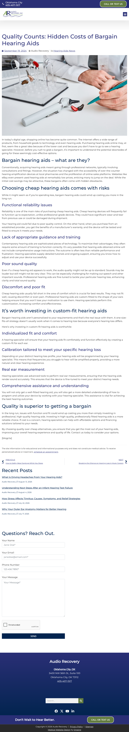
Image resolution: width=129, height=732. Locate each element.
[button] (125, 14)
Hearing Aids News (64, 50)
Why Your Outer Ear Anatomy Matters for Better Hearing (34, 509)
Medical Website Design (59, 730)
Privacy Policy (76, 726)
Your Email (8, 552)
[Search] (80, 700)
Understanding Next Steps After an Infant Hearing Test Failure (37, 488)
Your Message (10, 577)
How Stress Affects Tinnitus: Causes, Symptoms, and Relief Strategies (41, 498)
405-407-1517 (12, 5)
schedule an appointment (46, 452)
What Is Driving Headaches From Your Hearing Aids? (32, 477)
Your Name (8, 540)
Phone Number (11, 564)
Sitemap (89, 726)
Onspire (77, 730)
